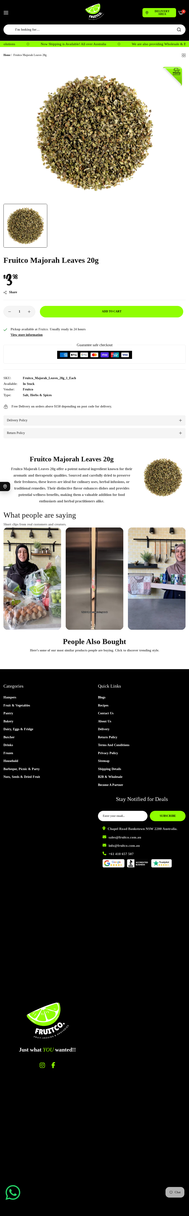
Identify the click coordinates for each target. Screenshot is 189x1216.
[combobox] (94, 29)
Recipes (103, 705)
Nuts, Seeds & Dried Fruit (21, 777)
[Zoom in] (177, 72)
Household (10, 761)
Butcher (9, 737)
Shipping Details (109, 769)
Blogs (101, 697)
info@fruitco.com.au (124, 845)
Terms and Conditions (113, 745)
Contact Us (105, 713)
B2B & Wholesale (110, 777)
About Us (104, 721)
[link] (163, 477)
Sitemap (103, 761)
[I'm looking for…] (179, 29)
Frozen (8, 753)
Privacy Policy (108, 753)
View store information (27, 335)
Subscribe (168, 816)
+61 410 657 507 (121, 854)
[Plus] (29, 311)
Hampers (9, 697)
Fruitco (28, 389)
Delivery (103, 729)
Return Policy (107, 737)
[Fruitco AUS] (94, 11)
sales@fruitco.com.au (125, 837)
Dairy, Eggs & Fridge (18, 729)
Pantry (8, 713)
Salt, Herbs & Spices (37, 395)
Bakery (8, 721)
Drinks (8, 745)
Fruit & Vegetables (16, 705)
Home (6, 55)
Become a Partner (110, 785)
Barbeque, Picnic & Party (21, 769)
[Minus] (10, 311)
